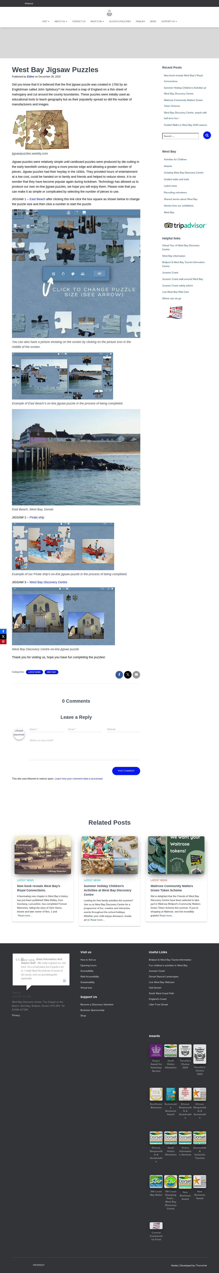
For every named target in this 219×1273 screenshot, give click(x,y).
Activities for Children (175, 159)
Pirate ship (37, 517)
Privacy (16, 1015)
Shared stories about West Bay (180, 199)
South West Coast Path (161, 993)
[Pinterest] (3, 641)
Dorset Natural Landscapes (163, 976)
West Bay (51, 672)
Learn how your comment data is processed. (79, 778)
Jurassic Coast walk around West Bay (182, 279)
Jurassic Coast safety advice (177, 285)
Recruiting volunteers (175, 192)
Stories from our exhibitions (179, 205)
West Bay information (173, 255)
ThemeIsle (201, 1265)
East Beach (37, 199)
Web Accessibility (89, 976)
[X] (3, 636)
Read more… (25, 915)
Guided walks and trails (176, 179)
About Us (59, 21)
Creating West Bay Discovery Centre (183, 172)
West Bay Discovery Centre (48, 582)
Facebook (13, 4)
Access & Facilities (120, 21)
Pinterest (29, 3)
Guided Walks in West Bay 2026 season (185, 125)
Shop (83, 1015)
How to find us (88, 959)
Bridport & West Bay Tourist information (170, 959)
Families (140, 21)
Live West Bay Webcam (162, 982)
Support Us (168, 21)
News (153, 21)
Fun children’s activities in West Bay (168, 965)
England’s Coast (157, 999)
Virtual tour (86, 987)
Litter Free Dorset (158, 1004)
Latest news (34, 672)
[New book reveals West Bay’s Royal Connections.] (43, 855)
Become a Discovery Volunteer (97, 1004)
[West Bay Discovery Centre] (109, 13)
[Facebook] (3, 631)
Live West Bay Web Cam (175, 291)
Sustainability (87, 982)
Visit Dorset (155, 987)
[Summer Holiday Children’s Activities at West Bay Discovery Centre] (109, 855)
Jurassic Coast (170, 272)
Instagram (17, 4)
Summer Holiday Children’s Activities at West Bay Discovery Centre (107, 890)
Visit (45, 21)
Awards (168, 166)
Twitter (22, 4)
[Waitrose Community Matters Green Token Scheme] (176, 855)
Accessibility (86, 970)
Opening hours (88, 965)
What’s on (96, 21)
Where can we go (171, 298)
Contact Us (78, 21)
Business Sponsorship (92, 1010)
